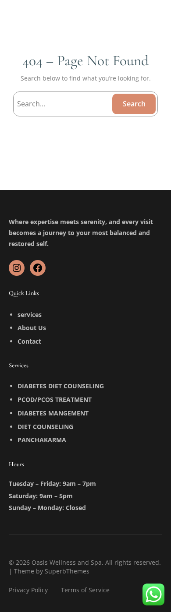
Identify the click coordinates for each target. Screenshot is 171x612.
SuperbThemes (67, 571)
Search (134, 104)
